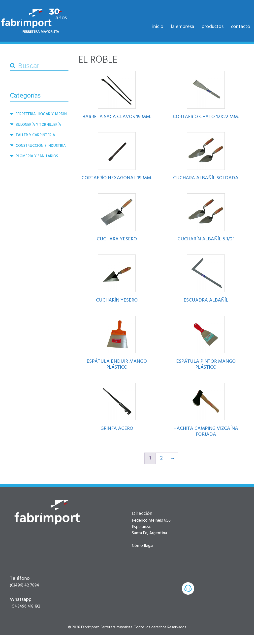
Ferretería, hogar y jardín (41, 114)
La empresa (182, 26)
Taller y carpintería (35, 135)
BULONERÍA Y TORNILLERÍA (38, 125)
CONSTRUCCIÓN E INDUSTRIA (41, 146)
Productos (212, 26)
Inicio (157, 26)
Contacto (240, 26)
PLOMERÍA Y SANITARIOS (37, 156)
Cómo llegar (143, 545)
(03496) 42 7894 (24, 585)
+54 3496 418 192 (25, 606)
